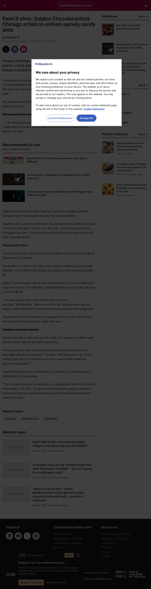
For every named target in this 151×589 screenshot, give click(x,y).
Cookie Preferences (60, 118)
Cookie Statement (94, 108)
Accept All (86, 118)
